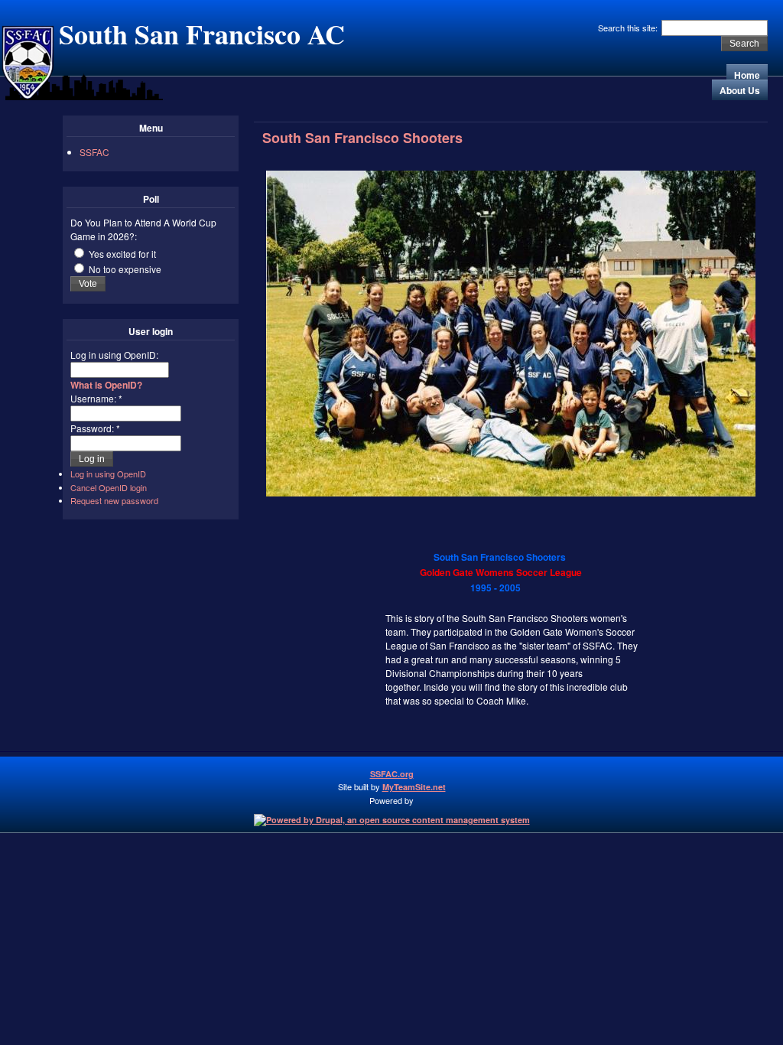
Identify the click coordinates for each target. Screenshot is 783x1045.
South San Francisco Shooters (362, 138)
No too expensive (123, 268)
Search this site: (629, 27)
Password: (95, 428)
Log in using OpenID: (114, 354)
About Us (740, 90)
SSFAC (94, 151)
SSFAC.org (392, 774)
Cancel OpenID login (108, 487)
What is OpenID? (106, 385)
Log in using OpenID (108, 473)
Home (747, 75)
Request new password (114, 500)
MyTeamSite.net (414, 787)
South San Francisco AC (202, 34)
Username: (96, 398)
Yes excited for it (121, 253)
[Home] (27, 96)
